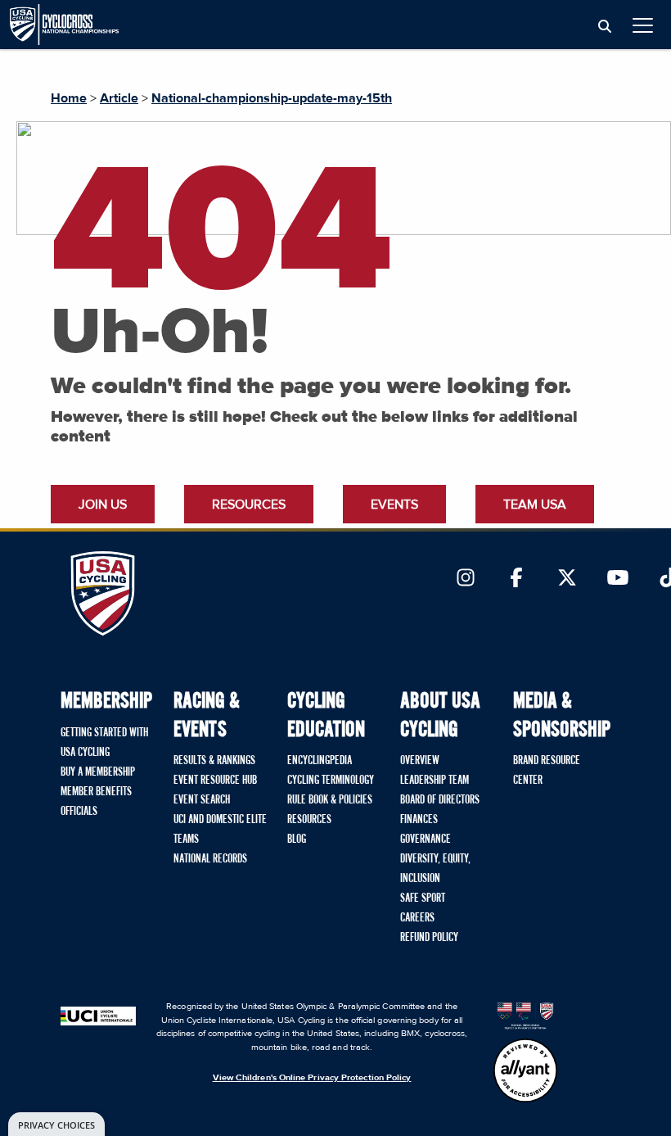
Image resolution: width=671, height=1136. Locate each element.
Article (119, 98)
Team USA (534, 504)
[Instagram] (465, 579)
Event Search (201, 800)
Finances (419, 820)
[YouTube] (618, 579)
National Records (210, 859)
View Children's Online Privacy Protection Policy (312, 1077)
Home (69, 98)
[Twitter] (567, 579)
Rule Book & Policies (329, 800)
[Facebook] (516, 579)
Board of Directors (440, 800)
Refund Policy (429, 938)
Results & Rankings (214, 761)
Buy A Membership (98, 772)
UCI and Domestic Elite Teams (220, 829)
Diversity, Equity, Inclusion (435, 869)
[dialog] (56, 1124)
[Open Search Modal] (605, 27)
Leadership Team (434, 780)
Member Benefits (96, 792)
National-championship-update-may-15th (271, 98)
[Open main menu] (643, 25)
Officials (79, 811)
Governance (425, 839)
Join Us (103, 504)
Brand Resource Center (546, 770)
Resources (249, 504)
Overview (419, 761)
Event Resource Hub (215, 780)
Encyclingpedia (319, 761)
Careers (417, 918)
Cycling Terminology (330, 780)
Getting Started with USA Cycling (104, 742)
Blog (296, 839)
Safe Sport (422, 898)
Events (394, 504)
